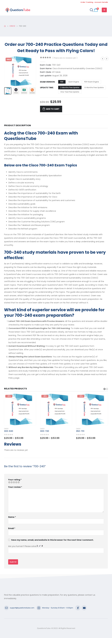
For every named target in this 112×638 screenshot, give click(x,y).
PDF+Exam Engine (91, 82)
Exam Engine (74, 82)
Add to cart (52, 109)
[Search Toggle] (92, 10)
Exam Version (47, 81)
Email (11, 528)
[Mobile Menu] (104, 10)
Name (12, 517)
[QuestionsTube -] (17, 10)
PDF (61, 82)
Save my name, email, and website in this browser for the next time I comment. (52, 540)
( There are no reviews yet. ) (64, 58)
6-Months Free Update (94, 87)
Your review (15, 487)
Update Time (46, 87)
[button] (7, 71)
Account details (101, 2)
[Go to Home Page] (5, 26)
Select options (31, 398)
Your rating (14, 479)
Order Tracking (86, 2)
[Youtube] (84, 607)
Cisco (6, 429)
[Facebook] (77, 607)
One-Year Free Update (69, 92)
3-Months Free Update (69, 87)
